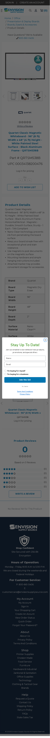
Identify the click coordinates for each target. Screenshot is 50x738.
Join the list (25, 379)
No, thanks (25, 386)
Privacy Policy (25, 394)
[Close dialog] (45, 340)
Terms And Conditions (25, 391)
